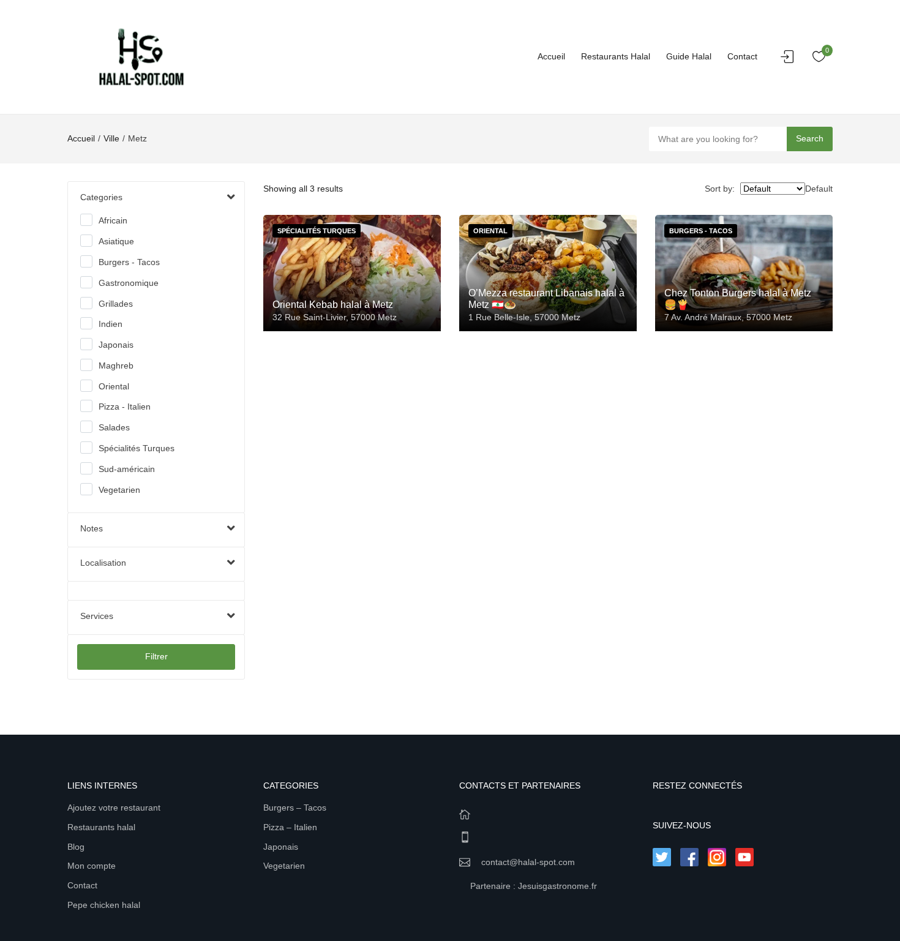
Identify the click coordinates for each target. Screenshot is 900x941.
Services (96, 616)
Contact (742, 56)
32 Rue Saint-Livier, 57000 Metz (334, 317)
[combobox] (819, 188)
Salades (114, 427)
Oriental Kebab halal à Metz (332, 304)
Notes (91, 528)
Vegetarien (119, 490)
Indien (110, 324)
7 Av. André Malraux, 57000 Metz (728, 317)
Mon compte (91, 866)
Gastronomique (129, 283)
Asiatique (116, 241)
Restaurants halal (615, 56)
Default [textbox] (819, 188)
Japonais (116, 345)
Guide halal (688, 56)
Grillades (116, 304)
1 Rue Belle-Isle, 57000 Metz (524, 317)
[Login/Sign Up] (790, 60)
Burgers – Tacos (294, 807)
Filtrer (156, 656)
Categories (101, 197)
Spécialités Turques (136, 448)
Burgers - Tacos (129, 262)
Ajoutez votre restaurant (113, 807)
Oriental (114, 386)
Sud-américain (127, 469)
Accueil (551, 56)
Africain (113, 220)
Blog (75, 847)
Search (809, 138)
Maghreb (116, 365)
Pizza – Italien (290, 827)
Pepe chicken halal (103, 905)
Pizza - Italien (125, 406)
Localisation (103, 563)
